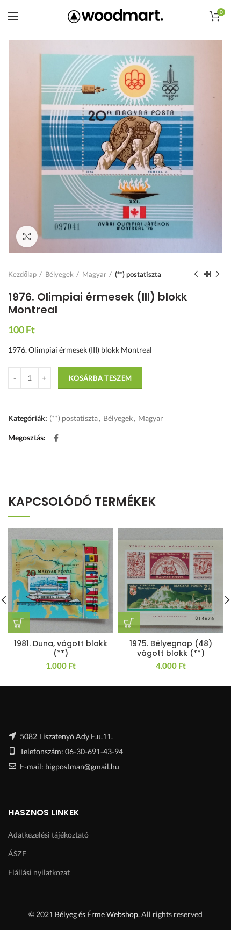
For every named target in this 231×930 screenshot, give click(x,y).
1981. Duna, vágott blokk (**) (60, 648)
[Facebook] (56, 438)
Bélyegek (59, 274)
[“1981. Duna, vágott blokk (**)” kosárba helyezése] (19, 622)
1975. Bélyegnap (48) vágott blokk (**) (170, 648)
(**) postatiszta (138, 274)
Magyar (94, 274)
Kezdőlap (22, 274)
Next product (217, 274)
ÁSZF (17, 853)
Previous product (196, 274)
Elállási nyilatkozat (39, 872)
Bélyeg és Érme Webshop (96, 914)
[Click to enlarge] (27, 236)
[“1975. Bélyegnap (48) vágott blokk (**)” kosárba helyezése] (129, 622)
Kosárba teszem (100, 378)
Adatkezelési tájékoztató (48, 834)
